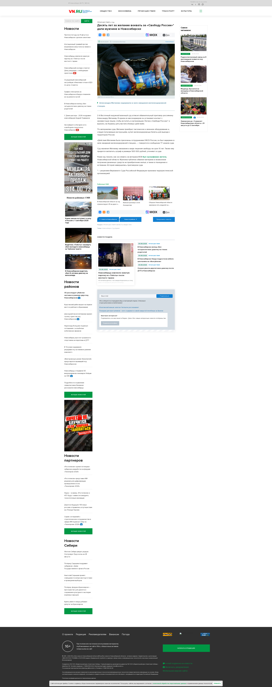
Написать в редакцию (186, 648)
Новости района (129, 219)
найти (86, 21)
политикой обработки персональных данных (169, 683)
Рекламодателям (97, 634)
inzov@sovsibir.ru (118, 666)
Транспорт (168, 11)
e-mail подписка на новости (178, 663)
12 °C (82, 3)
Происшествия (146, 11)
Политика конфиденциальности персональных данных (79, 678)
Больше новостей (78, 137)
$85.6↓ (87, 3)
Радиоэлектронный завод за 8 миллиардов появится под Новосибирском (193, 59)
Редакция (81, 634)
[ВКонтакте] (100, 35)
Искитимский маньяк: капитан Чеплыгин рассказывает (119, 307)
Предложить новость (163, 219)
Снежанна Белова (118, 42)
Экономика (124, 11)
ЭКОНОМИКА (185, 54)
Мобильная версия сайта (175, 671)
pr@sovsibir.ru (91, 668)
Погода (126, 634)
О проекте (67, 634)
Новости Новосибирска (109, 219)
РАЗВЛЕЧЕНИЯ (186, 117)
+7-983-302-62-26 (107, 668)
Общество (106, 11)
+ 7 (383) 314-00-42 (88, 666)
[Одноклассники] (104, 35)
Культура (186, 11)
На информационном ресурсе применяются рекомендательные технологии (85, 672)
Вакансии (114, 634)
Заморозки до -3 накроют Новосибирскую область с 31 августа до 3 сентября (192, 123)
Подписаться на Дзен (110, 323)
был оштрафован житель (155, 157)
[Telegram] (108, 35)
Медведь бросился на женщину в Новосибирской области (192, 91)
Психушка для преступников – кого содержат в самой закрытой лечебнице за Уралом (131, 311)
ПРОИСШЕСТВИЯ (114, 269)
